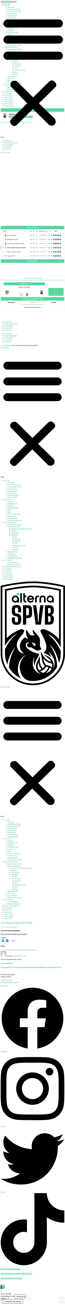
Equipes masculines (13, 527)
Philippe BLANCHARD (19, 956)
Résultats (10, 506)
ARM (15, 543)
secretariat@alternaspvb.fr (10, 982)
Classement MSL (12, 508)
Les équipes (14, 535)
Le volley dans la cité (14, 487)
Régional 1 (17, 541)
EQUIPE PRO (8, 141)
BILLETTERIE (8, 571)
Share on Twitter (6, 950)
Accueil (3, 345)
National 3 (17, 539)
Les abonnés (11, 493)
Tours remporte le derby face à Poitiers (14, 934)
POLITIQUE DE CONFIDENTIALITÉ (16, 1273)
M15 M (16, 550)
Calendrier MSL (12, 503)
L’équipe (10, 501)
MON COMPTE (8, 577)
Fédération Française (14, 520)
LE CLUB (6, 480)
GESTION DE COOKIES (11, 1278)
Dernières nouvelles (14, 485)
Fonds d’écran (12, 516)
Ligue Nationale (12, 518)
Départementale (20, 545)
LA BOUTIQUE (8, 575)
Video (9, 512)
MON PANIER (8, 579)
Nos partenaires (12, 562)
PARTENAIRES (8, 145)
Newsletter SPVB (13, 495)
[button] (32, 413)
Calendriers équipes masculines (21, 529)
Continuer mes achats (12, 1301)
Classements (15, 533)
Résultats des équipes (14, 524)
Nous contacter (12, 497)
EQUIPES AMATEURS (10, 143)
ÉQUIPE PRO (8, 499)
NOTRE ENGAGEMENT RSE (12, 566)
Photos (9, 510)
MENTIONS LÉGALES (10, 1269)
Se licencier (11, 554)
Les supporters (12, 489)
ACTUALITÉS (8, 2)
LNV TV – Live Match (14, 514)
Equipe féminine (12, 552)
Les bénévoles (12, 491)
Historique (10, 483)
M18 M (16, 548)
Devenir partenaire (13, 564)
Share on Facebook (18, 950)
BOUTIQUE (7, 4)
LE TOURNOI (8, 569)
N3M (15, 537)
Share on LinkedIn (31, 950)
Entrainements (12, 556)
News (8, 345)
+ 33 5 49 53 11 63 (6, 980)
